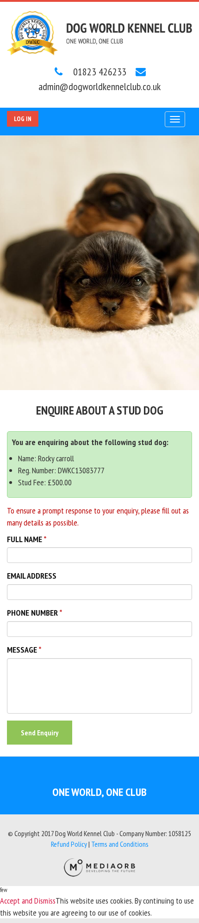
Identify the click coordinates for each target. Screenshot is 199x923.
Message (22, 649)
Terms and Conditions (120, 844)
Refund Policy (69, 844)
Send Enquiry (39, 732)
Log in (22, 119)
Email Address (31, 575)
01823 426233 (98, 71)
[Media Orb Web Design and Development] (99, 866)
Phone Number (32, 612)
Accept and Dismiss (28, 900)
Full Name (24, 539)
